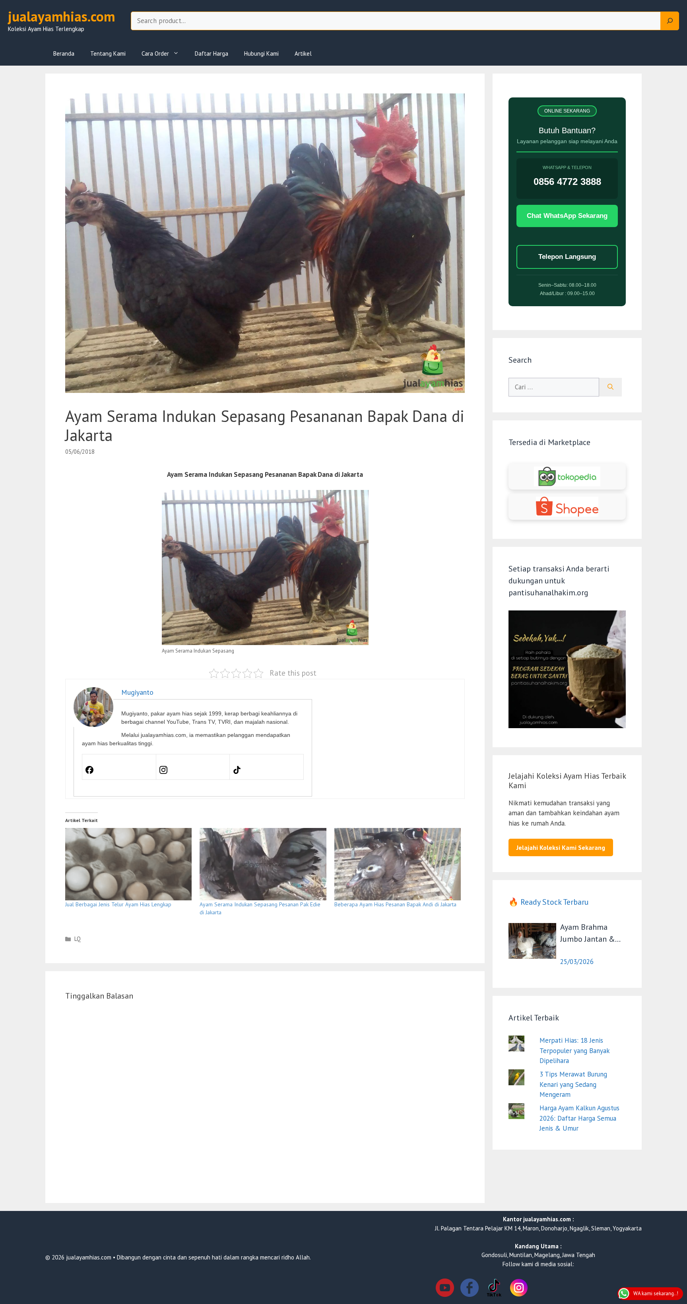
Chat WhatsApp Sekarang (567, 216)
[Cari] (610, 387)
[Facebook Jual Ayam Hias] (469, 1289)
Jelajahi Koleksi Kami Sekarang (560, 847)
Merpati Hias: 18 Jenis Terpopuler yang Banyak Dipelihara (574, 1050)
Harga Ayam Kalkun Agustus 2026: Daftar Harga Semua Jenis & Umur (579, 1118)
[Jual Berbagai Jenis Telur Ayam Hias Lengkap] (128, 864)
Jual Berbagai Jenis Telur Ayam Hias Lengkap (118, 904)
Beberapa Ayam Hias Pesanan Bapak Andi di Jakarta (395, 904)
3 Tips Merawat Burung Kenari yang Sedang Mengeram (573, 1084)
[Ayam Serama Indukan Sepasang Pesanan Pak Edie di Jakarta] (263, 864)
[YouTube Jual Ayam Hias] (445, 1289)
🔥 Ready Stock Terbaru (548, 902)
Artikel (303, 53)
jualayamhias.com (61, 16)
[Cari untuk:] (553, 387)
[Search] (670, 21)
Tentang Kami (108, 53)
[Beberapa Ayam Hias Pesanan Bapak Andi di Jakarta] (397, 864)
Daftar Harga (211, 53)
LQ (77, 939)
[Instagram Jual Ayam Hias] (519, 1289)
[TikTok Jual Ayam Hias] (494, 1289)
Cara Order (155, 53)
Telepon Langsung (567, 256)
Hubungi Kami (261, 53)
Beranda (63, 53)
